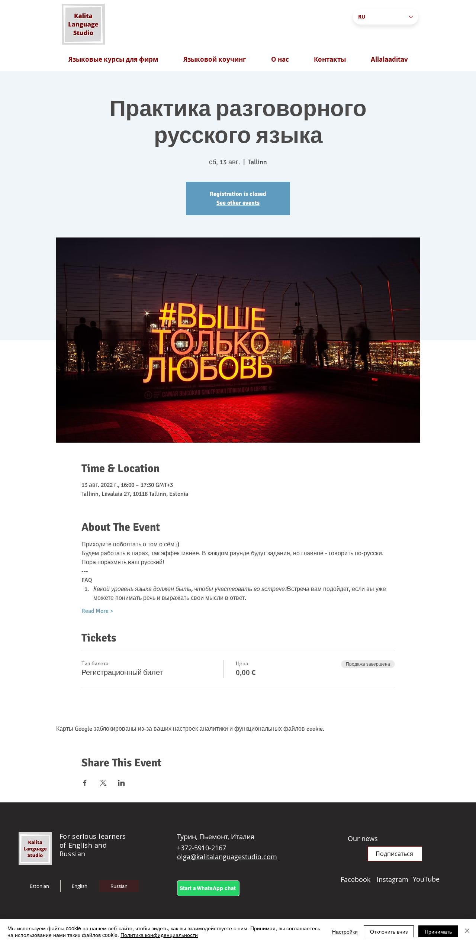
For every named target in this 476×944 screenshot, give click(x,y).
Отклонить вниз (389, 931)
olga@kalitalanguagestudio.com (227, 856)
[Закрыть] (467, 931)
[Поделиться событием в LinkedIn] (121, 783)
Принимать (438, 931)
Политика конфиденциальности (159, 934)
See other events (238, 203)
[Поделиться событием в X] (103, 783)
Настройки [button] (345, 931)
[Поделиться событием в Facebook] (85, 783)
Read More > (97, 611)
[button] (394, 853)
